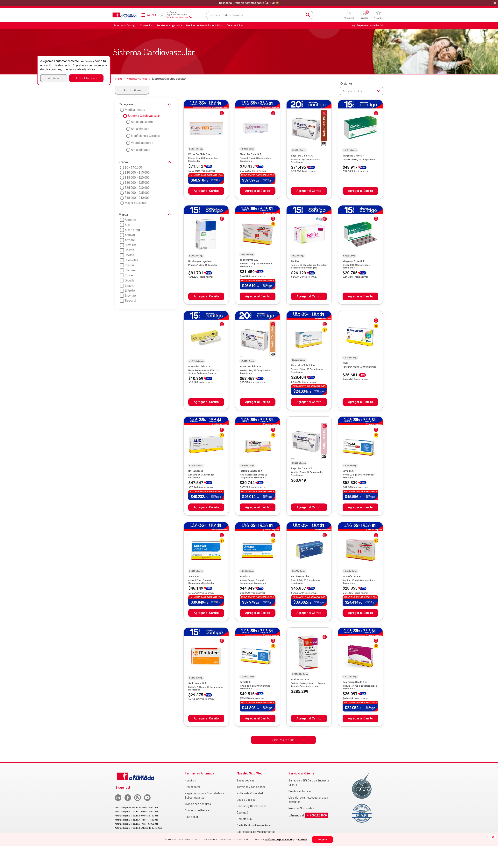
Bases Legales (245, 780)
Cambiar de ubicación (177, 17)
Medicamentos (137, 78)
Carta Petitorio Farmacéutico (254, 825)
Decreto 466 (244, 819)
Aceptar (322, 839)
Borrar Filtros (132, 90)
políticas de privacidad (278, 839)
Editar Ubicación (86, 78)
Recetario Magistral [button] (168, 25)
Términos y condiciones (251, 786)
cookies (302, 839)
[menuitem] (368, 25)
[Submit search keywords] (307, 14)
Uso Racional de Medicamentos (256, 831)
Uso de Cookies (246, 799)
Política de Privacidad (250, 793)
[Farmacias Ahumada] (124, 15)
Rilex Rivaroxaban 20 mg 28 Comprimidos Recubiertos (253, 476)
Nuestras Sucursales (301, 808)
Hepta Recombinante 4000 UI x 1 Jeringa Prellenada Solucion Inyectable (204, 373)
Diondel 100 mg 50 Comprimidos (359, 159)
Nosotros (190, 780)
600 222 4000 (318, 815)
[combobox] (259, 15)
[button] (349, 15)
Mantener (53, 78)
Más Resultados (283, 740)
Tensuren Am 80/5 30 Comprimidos (360, 367)
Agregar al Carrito (206, 191)
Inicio (118, 78)
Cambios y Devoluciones (252, 806)
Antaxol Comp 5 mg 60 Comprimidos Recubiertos (201, 581)
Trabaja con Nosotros (198, 804)
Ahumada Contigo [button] (125, 25)
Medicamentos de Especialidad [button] (204, 25)
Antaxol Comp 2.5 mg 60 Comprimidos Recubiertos (253, 581)
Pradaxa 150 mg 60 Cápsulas (202, 265)
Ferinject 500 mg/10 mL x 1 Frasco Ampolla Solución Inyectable (308, 684)
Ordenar (346, 83)
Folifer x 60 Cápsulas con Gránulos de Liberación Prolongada (308, 266)
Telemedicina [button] (235, 25)
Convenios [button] (146, 25)
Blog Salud (191, 816)
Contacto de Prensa (197, 810)
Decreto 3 (243, 812)
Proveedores (193, 786)
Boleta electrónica (299, 791)
